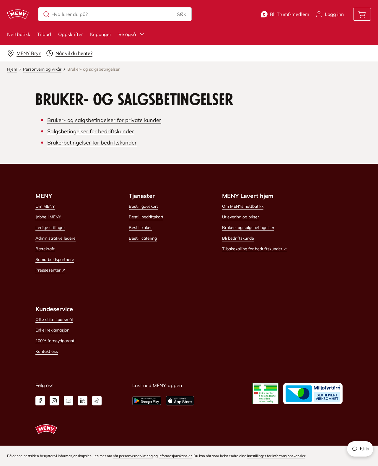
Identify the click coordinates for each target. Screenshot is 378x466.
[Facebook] (40, 400)
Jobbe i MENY (48, 217)
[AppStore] (180, 400)
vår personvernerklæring (133, 456)
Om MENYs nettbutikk (242, 206)
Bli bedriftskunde (238, 238)
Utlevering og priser (240, 217)
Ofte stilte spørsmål (54, 319)
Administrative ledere (55, 238)
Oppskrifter (70, 34)
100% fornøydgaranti (55, 340)
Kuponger (100, 34)
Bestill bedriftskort (146, 217)
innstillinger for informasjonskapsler (276, 456)
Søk (181, 14)
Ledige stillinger (50, 227)
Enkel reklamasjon (52, 330)
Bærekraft (45, 248)
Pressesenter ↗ (50, 270)
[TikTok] (97, 400)
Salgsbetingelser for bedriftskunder (90, 131)
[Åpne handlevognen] (362, 14)
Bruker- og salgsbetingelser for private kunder (104, 120)
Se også (127, 34)
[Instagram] (54, 400)
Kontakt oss (46, 351)
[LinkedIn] (82, 400)
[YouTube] (68, 400)
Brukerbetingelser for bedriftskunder (92, 142)
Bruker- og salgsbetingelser (248, 227)
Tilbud (44, 34)
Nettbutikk (18, 34)
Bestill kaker (140, 227)
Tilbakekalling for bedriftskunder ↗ (254, 248)
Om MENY (45, 206)
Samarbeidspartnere (54, 259)
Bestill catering (143, 238)
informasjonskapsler (175, 456)
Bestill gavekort (143, 206)
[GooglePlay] (146, 400)
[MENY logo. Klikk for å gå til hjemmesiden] (18, 14)
